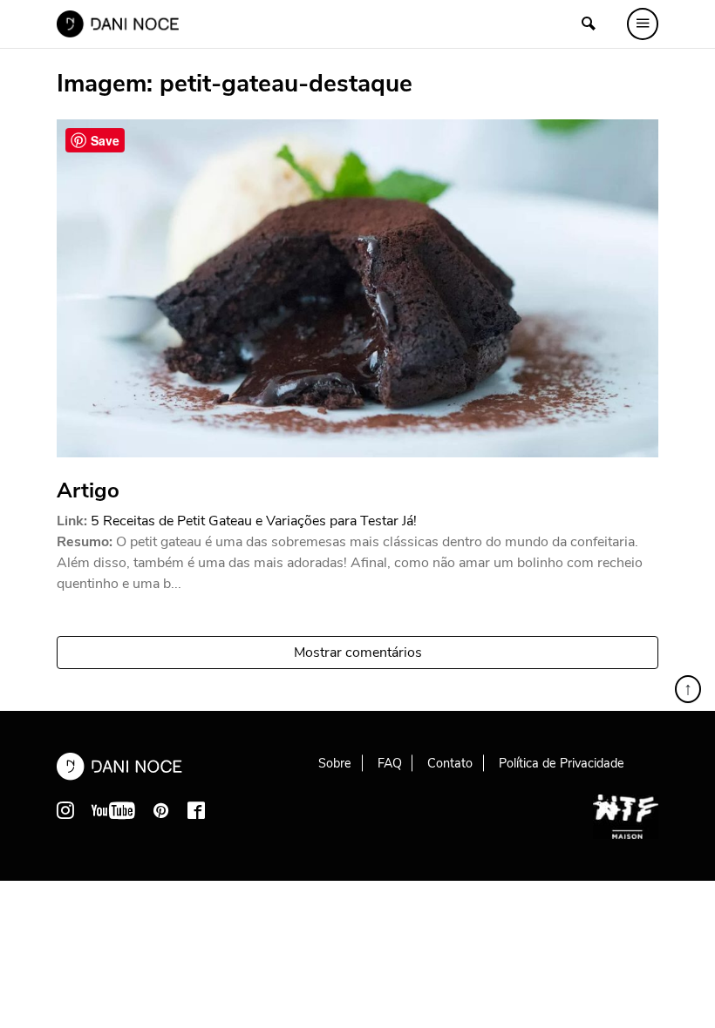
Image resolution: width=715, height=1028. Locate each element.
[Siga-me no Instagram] (65, 810)
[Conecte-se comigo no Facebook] (196, 810)
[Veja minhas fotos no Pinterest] (161, 810)
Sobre (334, 763)
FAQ (390, 763)
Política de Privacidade (561, 763)
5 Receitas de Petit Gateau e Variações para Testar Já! (254, 521)
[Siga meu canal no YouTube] (113, 810)
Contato (450, 763)
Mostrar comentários (358, 652)
